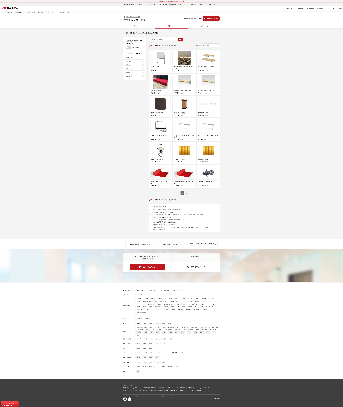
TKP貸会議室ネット (8, 12)
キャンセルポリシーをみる (157, 229)
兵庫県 (28, 12)
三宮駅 (33, 12)
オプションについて (139, 26)
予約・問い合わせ (212, 18)
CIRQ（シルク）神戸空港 (44, 12)
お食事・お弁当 (203, 26)
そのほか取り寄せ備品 (144, 33)
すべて (128, 58)
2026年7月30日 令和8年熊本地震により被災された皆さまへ (171, 1)
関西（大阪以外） (19, 12)
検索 (180, 39)
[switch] (128, 47)
